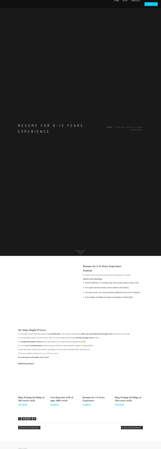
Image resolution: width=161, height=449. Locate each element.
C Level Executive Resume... (132, 427)
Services (135, 1)
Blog (125, 1)
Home (116, 1)
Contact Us (151, 4)
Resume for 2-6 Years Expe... (29, 427)
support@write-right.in (50, 353)
